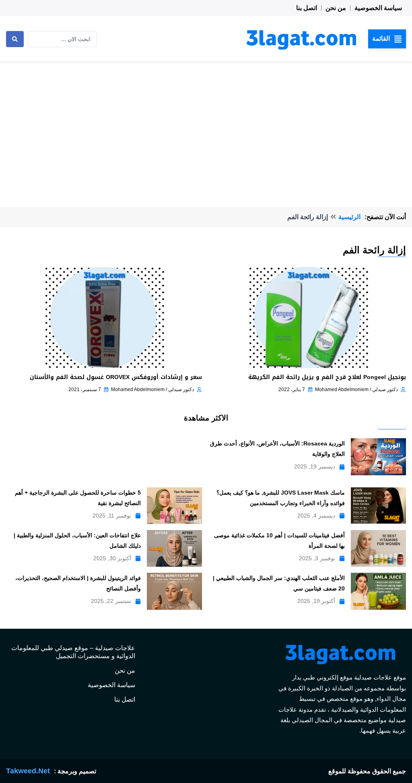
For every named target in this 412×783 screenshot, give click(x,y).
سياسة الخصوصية (378, 7)
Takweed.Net (28, 771)
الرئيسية (349, 216)
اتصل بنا (306, 7)
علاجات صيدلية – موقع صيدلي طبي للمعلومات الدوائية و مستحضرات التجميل (73, 651)
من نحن (335, 7)
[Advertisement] (206, 122)
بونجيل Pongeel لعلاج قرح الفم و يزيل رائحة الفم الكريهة (327, 377)
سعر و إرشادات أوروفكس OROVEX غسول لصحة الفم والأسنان (116, 377)
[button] (387, 38)
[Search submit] (15, 39)
